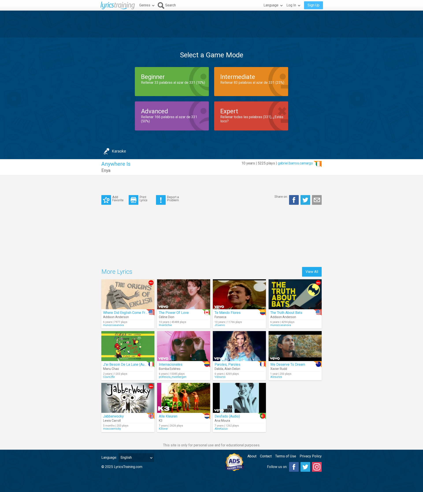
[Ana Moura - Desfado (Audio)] (239, 398)
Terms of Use (285, 456)
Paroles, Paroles (227, 364)
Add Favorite (118, 198)
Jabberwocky (113, 416)
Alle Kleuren (168, 416)
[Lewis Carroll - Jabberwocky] (127, 398)
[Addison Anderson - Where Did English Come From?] (127, 294)
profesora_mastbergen (172, 376)
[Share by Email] (317, 200)
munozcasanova (113, 325)
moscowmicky (112, 428)
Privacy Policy (311, 456)
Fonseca (220, 317)
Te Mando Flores (228, 313)
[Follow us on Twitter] (305, 467)
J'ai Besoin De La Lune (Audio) (126, 364)
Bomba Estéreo (169, 369)
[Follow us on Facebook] (294, 467)
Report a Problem (173, 198)
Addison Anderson (116, 317)
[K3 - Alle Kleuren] (183, 398)
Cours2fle (109, 376)
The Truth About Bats (286, 313)
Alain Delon (232, 369)
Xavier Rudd (278, 369)
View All (312, 272)
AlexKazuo (221, 428)
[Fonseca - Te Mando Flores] (239, 294)
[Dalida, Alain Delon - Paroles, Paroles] (239, 346)
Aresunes (276, 376)
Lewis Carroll (112, 420)
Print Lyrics (143, 198)
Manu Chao (111, 369)
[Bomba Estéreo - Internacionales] (183, 346)
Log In (291, 5)
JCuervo (220, 325)
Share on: (281, 196)
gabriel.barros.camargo (295, 163)
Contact (266, 456)
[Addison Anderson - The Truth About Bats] (295, 294)
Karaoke (119, 151)
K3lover (163, 428)
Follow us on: (277, 467)
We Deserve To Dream (287, 364)
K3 (160, 420)
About (251, 456)
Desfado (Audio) (227, 416)
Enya (105, 170)
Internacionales (170, 364)
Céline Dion (166, 317)
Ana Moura (222, 420)
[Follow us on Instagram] (317, 467)
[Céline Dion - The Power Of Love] (183, 294)
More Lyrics (116, 271)
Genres (144, 5)
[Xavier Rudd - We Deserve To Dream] (295, 346)
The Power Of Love (174, 313)
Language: (109, 457)
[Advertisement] (211, 24)
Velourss (220, 376)
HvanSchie (165, 325)
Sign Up (313, 5)
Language (270, 5)
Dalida (219, 369)
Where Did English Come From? (127, 313)
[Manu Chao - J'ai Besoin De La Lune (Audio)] (127, 346)
